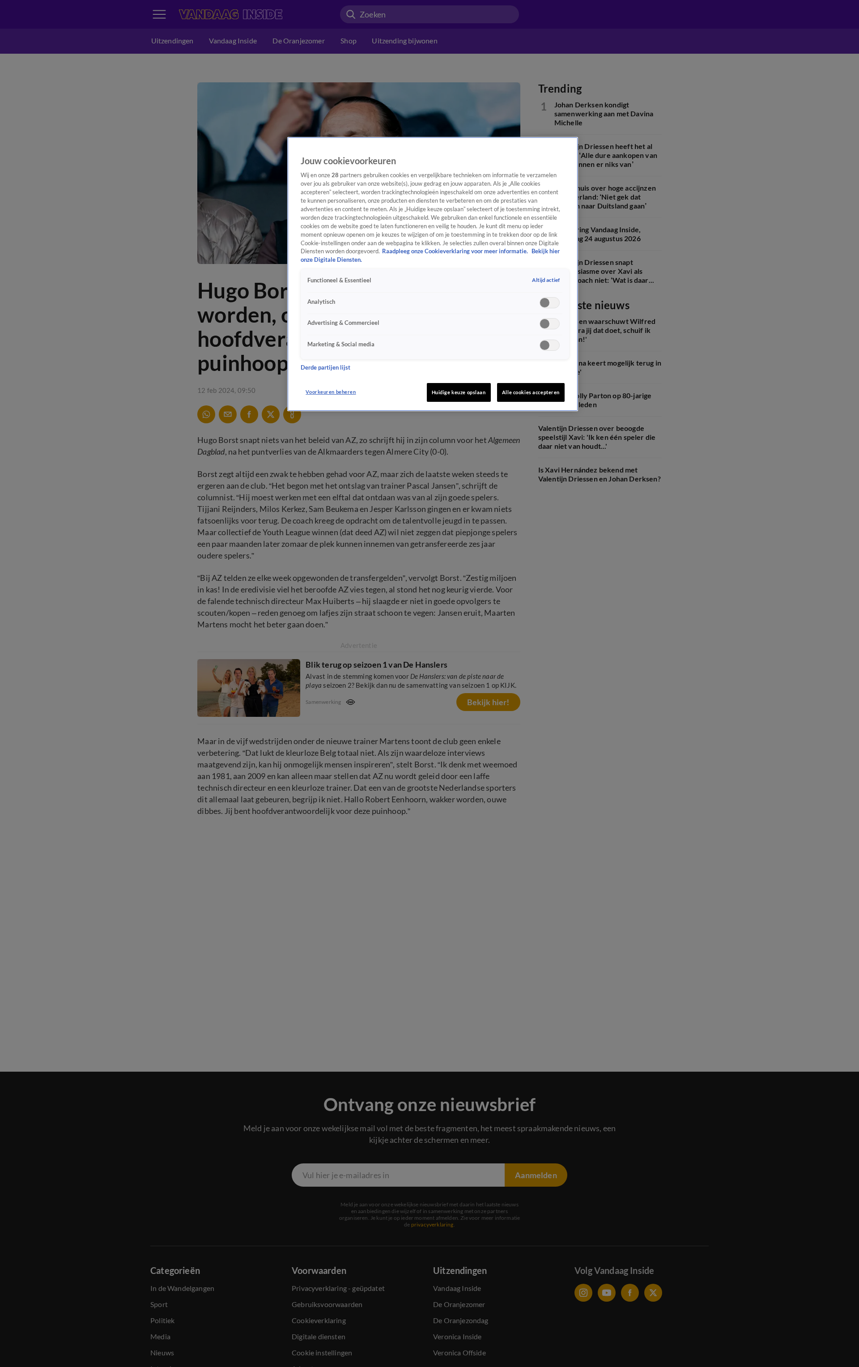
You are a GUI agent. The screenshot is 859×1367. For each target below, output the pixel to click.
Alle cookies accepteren (531, 392)
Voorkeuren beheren (331, 392)
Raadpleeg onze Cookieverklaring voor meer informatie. (455, 251)
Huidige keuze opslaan (459, 392)
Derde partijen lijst (325, 367)
